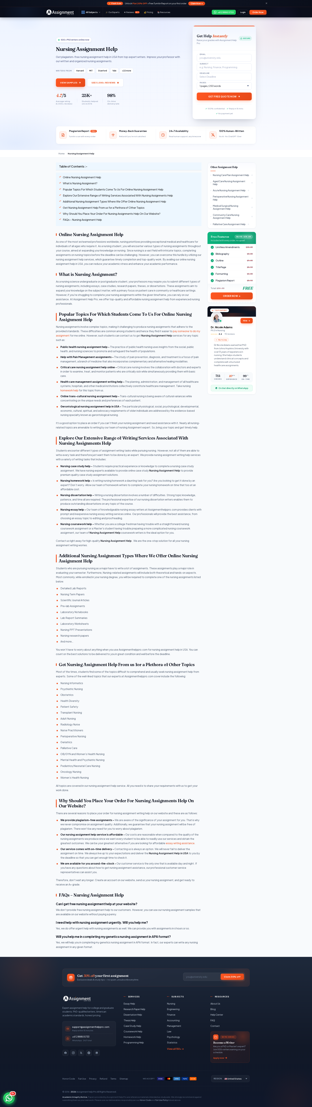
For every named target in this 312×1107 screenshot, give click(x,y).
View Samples (68, 82)
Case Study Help (132, 1025)
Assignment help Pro (86, 1091)
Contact (215, 1025)
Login (243, 12)
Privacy (93, 1078)
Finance (171, 1014)
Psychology (173, 1036)
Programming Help (134, 1042)
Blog (213, 1009)
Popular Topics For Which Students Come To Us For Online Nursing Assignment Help (113, 189)
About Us (215, 1003)
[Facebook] (65, 1053)
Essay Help (129, 1003)
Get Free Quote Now (222, 96)
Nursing (171, 1003)
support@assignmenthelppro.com (90, 1027)
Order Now (258, 12)
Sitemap (124, 1078)
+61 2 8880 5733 (80, 1036)
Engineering (173, 1009)
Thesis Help (130, 1020)
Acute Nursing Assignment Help (229, 190)
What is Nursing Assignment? (80, 183)
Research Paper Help (134, 1009)
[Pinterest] (89, 1053)
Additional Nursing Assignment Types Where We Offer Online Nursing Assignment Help (114, 201)
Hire (246, 320)
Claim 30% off (232, 976)
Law (169, 1031)
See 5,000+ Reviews (103, 82)
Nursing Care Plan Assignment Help (231, 175)
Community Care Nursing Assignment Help (226, 216)
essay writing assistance (180, 843)
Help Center (216, 1014)
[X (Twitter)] (81, 1053)
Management (174, 1025)
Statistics (172, 1042)
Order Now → (232, 296)
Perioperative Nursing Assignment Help (230, 198)
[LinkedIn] (97, 1053)
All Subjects (92, 12)
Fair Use (82, 1078)
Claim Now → (197, 3)
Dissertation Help (133, 1014)
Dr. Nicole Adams (222, 327)
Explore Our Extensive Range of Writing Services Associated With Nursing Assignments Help (118, 195)
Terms (113, 1078)
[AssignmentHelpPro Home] (61, 12)
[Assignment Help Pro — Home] (77, 998)
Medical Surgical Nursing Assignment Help (225, 207)
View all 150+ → (175, 1048)
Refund (103, 1078)
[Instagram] (73, 1053)
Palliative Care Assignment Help (229, 224)
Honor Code (68, 1078)
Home (61, 153)
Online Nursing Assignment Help (82, 177)
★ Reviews (131, 12)
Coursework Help (133, 1031)
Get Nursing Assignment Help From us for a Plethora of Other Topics (103, 207)
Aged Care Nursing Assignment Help (229, 183)
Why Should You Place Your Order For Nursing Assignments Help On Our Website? (111, 213)
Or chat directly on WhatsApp (233, 388)
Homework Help (132, 1036)
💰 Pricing (148, 12)
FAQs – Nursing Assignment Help (82, 219)
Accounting (173, 1020)
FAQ (212, 1020)
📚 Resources (163, 12)
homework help (69, 390)
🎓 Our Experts (113, 12)
